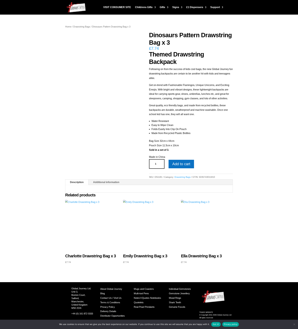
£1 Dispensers (194, 7)
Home (68, 26)
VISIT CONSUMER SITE (117, 7)
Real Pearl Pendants (144, 307)
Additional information (106, 182)
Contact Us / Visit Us (111, 298)
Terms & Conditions (110, 302)
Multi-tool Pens (141, 293)
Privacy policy (230, 324)
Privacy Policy (107, 307)
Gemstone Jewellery (179, 293)
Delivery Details (108, 311)
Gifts (162, 7)
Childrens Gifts (144, 7)
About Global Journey (111, 289)
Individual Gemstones (180, 289)
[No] (294, 324)
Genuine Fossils (177, 307)
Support (215, 7)
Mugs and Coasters (144, 289)
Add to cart (181, 164)
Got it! (216, 324)
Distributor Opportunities (112, 315)
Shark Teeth (175, 302)
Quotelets (139, 302)
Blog (102, 293)
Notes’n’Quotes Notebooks (147, 298)
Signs (175, 7)
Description (77, 182)
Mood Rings (175, 298)
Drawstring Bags (81, 26)
